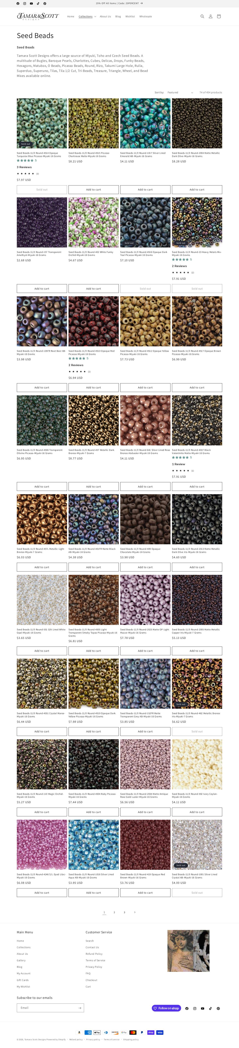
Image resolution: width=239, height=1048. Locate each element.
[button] (87, 16)
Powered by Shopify (56, 1039)
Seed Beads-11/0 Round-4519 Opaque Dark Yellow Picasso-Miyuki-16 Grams (92, 715)
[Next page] (135, 912)
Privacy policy (93, 1039)
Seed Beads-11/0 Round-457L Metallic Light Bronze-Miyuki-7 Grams (40, 550)
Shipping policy (131, 1039)
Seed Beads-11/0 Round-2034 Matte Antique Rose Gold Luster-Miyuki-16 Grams (144, 796)
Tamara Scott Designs (35, 1039)
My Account (24, 973)
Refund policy (76, 1039)
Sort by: (159, 92)
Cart (88, 986)
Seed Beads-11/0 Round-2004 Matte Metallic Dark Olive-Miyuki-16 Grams (196, 155)
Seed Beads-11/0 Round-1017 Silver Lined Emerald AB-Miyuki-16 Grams (142, 155)
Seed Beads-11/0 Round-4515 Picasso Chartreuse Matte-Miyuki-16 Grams (89, 155)
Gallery (21, 960)
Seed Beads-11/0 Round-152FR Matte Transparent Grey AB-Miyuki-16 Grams (141, 715)
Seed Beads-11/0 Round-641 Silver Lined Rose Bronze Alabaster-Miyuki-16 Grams (145, 452)
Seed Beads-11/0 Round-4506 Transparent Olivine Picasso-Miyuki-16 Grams (40, 452)
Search (90, 940)
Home (20, 940)
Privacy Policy (94, 966)
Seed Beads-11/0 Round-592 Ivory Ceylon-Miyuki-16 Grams (195, 796)
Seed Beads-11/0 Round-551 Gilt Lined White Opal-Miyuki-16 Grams (41, 631)
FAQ (88, 973)
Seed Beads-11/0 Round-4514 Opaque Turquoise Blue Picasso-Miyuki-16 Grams (39, 155)
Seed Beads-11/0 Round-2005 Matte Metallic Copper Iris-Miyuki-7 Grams (196, 631)
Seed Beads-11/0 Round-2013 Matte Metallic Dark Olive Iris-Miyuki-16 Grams (196, 550)
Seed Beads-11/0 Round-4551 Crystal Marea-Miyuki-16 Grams (41, 715)
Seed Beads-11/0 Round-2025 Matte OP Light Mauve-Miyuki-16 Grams (144, 631)
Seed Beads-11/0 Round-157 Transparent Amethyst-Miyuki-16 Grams (39, 254)
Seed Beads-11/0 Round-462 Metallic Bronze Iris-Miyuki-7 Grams (196, 715)
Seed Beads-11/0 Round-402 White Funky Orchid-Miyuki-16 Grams (91, 254)
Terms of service (112, 1039)
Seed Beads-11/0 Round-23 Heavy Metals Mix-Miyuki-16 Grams (197, 254)
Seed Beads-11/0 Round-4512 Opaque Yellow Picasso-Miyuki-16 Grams (144, 353)
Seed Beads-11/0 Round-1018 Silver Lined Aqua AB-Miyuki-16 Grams (91, 876)
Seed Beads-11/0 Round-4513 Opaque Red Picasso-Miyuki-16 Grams (91, 353)
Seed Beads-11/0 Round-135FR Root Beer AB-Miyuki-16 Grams (41, 353)
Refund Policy (94, 953)
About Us (22, 953)
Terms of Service (95, 960)
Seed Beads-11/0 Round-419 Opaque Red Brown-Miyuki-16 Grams (142, 876)
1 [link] (104, 912)
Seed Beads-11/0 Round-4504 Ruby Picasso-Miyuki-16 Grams (92, 796)
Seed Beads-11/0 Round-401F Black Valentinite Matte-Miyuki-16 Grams (191, 452)
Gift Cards (23, 980)
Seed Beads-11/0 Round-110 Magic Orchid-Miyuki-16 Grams (40, 796)
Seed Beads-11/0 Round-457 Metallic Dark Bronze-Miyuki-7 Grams (91, 452)
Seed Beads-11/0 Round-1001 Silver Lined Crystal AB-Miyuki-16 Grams (194, 876)
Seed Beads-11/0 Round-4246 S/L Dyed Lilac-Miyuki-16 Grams (41, 876)
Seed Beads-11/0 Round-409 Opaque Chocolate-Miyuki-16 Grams (140, 550)
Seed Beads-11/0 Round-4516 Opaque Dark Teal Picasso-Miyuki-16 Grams (143, 254)
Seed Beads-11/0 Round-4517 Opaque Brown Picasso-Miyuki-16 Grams (196, 353)
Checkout (91, 980)
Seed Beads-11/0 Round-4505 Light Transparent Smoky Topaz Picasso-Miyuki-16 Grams (93, 632)
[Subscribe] (80, 1008)
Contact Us (92, 947)
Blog (19, 966)
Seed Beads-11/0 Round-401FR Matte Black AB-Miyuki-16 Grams (92, 550)
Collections (24, 947)
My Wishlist (23, 986)
